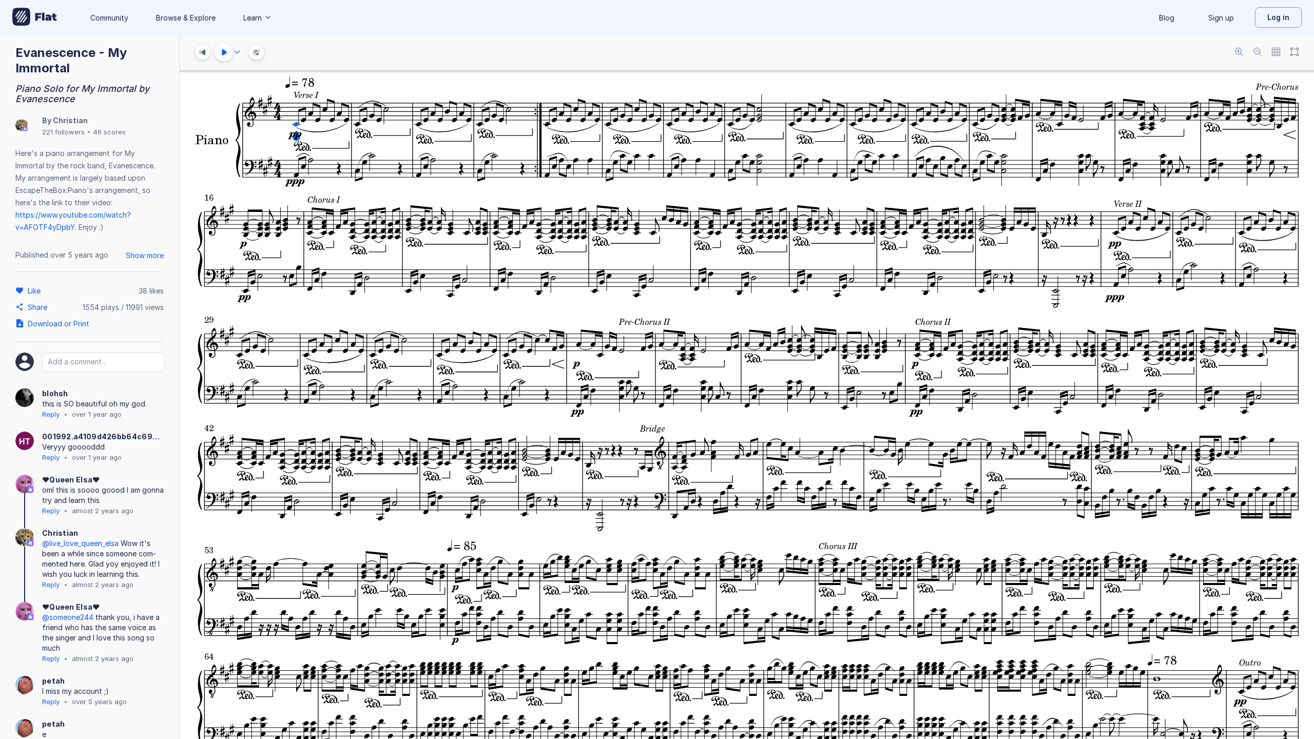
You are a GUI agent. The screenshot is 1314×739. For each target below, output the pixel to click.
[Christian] (21, 126)
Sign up (1221, 17)
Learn (252, 17)
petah (53, 680)
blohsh (55, 393)
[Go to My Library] (34, 17)
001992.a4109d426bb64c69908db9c (102, 436)
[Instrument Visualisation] (256, 52)
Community (109, 17)
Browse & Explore (186, 17)
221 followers (63, 132)
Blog (1166, 17)
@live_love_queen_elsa (80, 543)
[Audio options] (237, 52)
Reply (51, 414)
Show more (145, 255)
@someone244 (67, 617)
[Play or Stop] (224, 52)
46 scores (109, 132)
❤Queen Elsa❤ (71, 479)
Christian (70, 120)
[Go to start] (202, 52)
